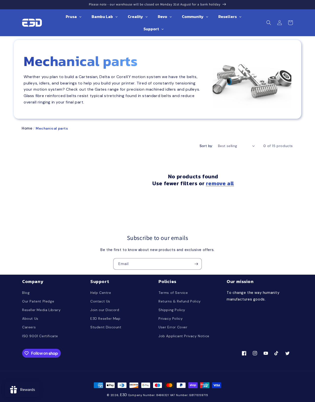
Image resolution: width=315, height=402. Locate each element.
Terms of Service (173, 292)
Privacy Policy (170, 318)
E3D (123, 394)
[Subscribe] (196, 264)
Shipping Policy (171, 310)
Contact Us (100, 301)
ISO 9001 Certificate (40, 336)
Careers (29, 327)
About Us (30, 318)
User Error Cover (173, 327)
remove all (220, 183)
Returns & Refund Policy (179, 301)
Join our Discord (104, 310)
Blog (26, 292)
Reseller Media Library (41, 310)
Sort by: (206, 146)
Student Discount (106, 327)
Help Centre (100, 292)
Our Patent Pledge (38, 301)
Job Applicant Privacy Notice (183, 336)
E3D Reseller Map (105, 318)
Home (27, 128)
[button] (268, 22)
